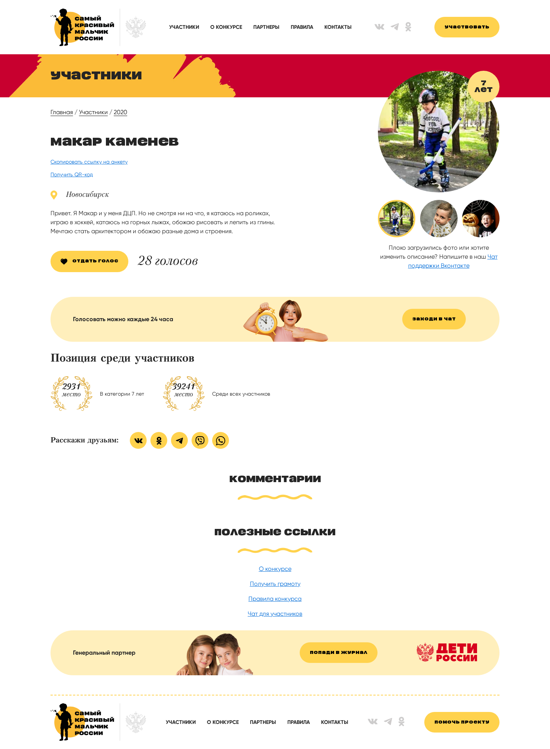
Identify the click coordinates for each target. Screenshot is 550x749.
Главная (62, 112)
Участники (184, 27)
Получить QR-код (72, 174)
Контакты (338, 27)
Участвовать (466, 27)
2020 (120, 112)
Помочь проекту (461, 722)
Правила (302, 27)
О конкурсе (226, 27)
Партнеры (266, 27)
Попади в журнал (338, 652)
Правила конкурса (275, 598)
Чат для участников (275, 613)
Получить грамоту (275, 583)
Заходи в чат (434, 319)
